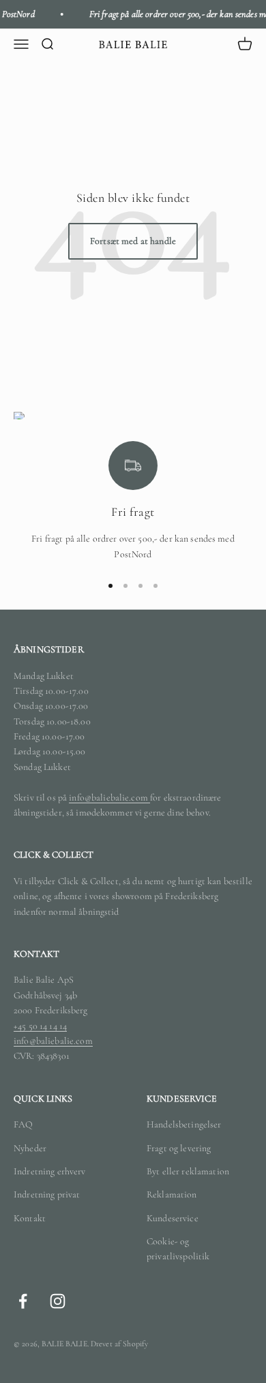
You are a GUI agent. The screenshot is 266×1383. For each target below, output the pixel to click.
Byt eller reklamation (188, 1171)
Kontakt (30, 1218)
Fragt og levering (179, 1148)
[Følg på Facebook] (23, 1301)
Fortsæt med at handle (133, 241)
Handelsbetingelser (184, 1124)
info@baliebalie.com (109, 797)
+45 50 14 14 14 (40, 1026)
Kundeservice (172, 1218)
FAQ (23, 1124)
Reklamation (172, 1194)
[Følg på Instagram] (57, 1301)
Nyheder (30, 1148)
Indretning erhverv (50, 1171)
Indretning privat (47, 1194)
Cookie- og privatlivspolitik (178, 1249)
